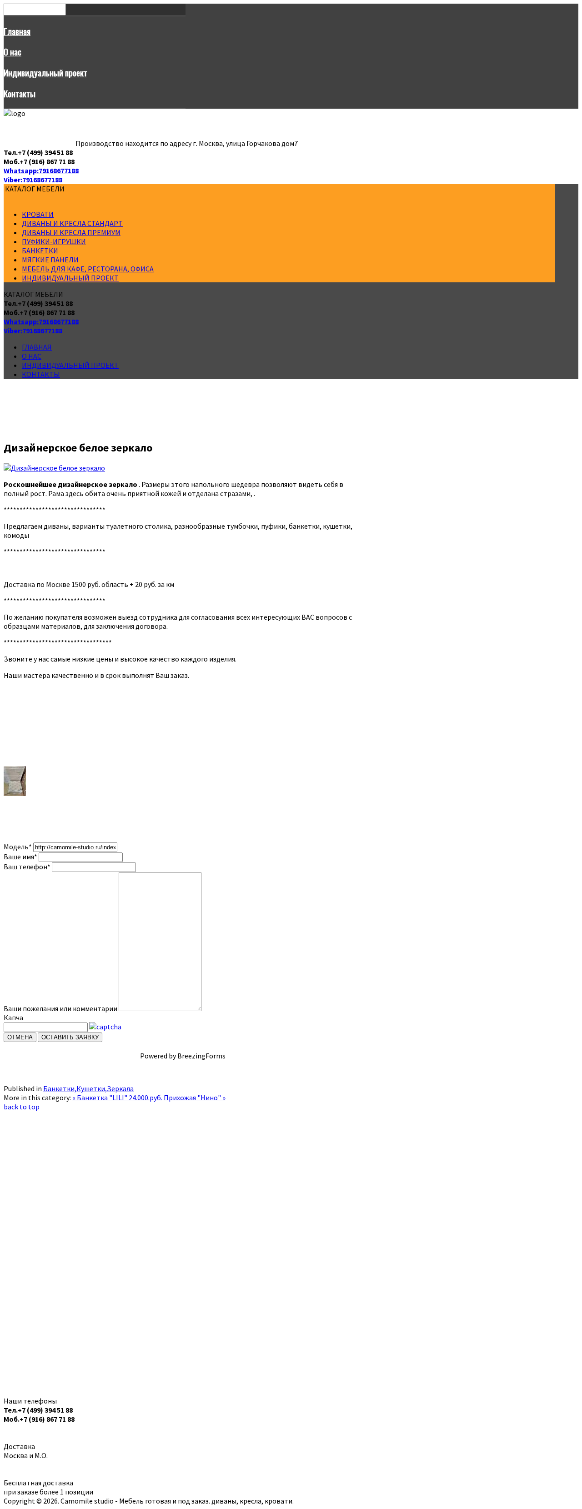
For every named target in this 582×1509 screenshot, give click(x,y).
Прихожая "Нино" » (195, 1097)
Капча (13, 1017)
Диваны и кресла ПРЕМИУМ (71, 232)
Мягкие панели (50, 259)
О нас (12, 51)
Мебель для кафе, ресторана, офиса (88, 268)
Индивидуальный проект (45, 72)
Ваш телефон (27, 866)
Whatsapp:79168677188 (41, 170)
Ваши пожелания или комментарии (60, 1008)
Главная (17, 31)
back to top (22, 1106)
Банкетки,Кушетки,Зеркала (88, 1088)
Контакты (19, 93)
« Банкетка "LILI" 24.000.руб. (117, 1097)
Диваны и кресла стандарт (72, 223)
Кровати (38, 214)
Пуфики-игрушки (54, 241)
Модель (18, 846)
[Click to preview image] (54, 467)
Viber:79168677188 (33, 179)
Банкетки (40, 250)
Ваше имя (20, 856)
